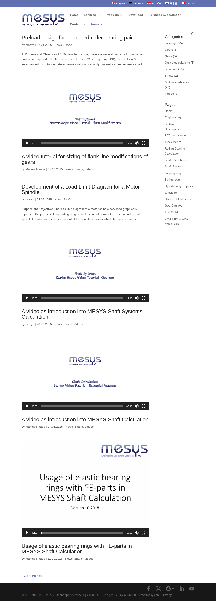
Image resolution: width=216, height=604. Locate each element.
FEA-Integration (175, 135)
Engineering (173, 117)
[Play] (27, 143)
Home (74, 14)
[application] (85, 111)
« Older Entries (32, 575)
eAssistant (171, 192)
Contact (75, 24)
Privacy (166, 595)
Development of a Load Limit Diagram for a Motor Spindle (81, 189)
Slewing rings (173, 173)
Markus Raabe (35, 169)
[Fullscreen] (143, 143)
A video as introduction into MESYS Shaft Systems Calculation (82, 314)
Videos (89, 169)
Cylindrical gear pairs (179, 186)
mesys (30, 44)
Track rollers (173, 142)
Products (112, 14)
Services (90, 14)
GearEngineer (174, 205)
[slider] (82, 143)
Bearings (171, 43)
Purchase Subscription (164, 14)
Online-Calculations (178, 199)
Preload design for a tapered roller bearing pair (77, 37)
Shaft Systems (174, 166)
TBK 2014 (171, 212)
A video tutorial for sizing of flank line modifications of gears (85, 159)
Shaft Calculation (176, 160)
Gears (169, 49)
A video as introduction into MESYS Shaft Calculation (85, 419)
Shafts (67, 44)
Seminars (171, 69)
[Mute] (137, 143)
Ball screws (172, 179)
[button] (85, 111)
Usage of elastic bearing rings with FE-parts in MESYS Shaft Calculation (77, 549)
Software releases (177, 82)
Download (135, 14)
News (95, 24)
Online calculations (177, 62)
